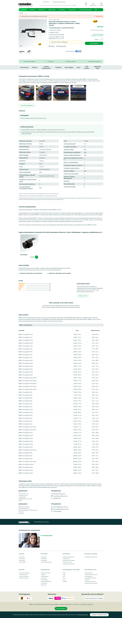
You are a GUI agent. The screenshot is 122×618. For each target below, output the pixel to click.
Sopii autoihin (86, 67)
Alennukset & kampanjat (24, 572)
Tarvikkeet (58, 67)
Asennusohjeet (69, 67)
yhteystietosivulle (47, 535)
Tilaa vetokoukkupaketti (26, 105)
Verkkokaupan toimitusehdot (91, 574)
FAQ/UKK (43, 574)
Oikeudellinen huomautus (90, 578)
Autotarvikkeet (72, 9)
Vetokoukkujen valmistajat (68, 560)
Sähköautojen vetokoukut (68, 557)
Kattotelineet (62, 9)
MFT (64, 576)
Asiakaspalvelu (45, 569)
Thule (64, 579)
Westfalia (65, 581)
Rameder (21, 569)
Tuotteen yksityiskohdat (46, 67)
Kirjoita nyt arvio (83, 296)
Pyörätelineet (41, 9)
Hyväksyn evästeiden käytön (99, 615)
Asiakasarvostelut (88, 572)
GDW (64, 574)
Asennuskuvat (24, 67)
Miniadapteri (24, 254)
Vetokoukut (23, 9)
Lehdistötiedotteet (23, 574)
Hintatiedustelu (44, 579)
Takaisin (21, 13)
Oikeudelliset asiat (90, 569)
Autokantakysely (44, 576)
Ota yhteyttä (44, 578)
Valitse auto (99, 16)
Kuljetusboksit (51, 9)
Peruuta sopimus (61, 608)
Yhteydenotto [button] (46, 1)
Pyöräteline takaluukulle (46, 562)
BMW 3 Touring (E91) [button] (25, 325)
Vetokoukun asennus (67, 562)
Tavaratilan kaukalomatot (85, 9)
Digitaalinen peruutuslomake (91, 583)
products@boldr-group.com (60, 507)
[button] (93, 4)
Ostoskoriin (95, 43)
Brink (64, 572)
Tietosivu (34, 67)
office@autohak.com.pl (59, 493)
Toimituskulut (44, 583)
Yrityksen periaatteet (23, 578)
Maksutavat (43, 585)
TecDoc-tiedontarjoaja (24, 576)
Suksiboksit (32, 9)
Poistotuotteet (22, 562)
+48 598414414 (57, 498)
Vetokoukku (22, 557)
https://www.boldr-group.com (61, 509)
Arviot (78, 67)
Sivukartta (87, 579)
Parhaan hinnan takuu (46, 572)
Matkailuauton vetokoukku (69, 563)
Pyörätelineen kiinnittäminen (91, 557)
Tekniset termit (66, 558)
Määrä (96, 39)
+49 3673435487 (57, 511)
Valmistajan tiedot (97, 67)
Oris (64, 578)
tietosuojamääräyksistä (83, 614)
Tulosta (52, 46)
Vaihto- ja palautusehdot (90, 581)
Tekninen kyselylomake (46, 581)
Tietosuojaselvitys (89, 576)
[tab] (21, 52)
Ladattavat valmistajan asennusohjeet (31, 273)
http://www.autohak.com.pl (60, 496)
